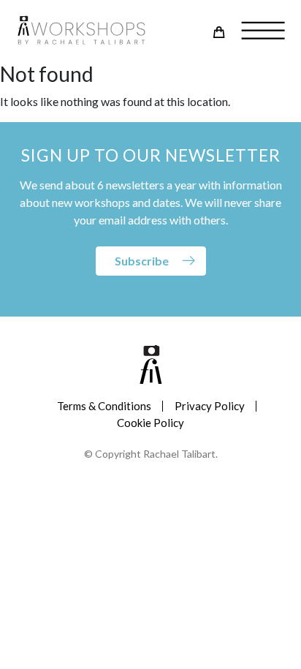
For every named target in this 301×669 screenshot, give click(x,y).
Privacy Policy (210, 405)
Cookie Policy (150, 422)
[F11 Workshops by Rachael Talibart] (81, 31)
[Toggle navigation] (257, 31)
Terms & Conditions (104, 405)
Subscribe (142, 261)
